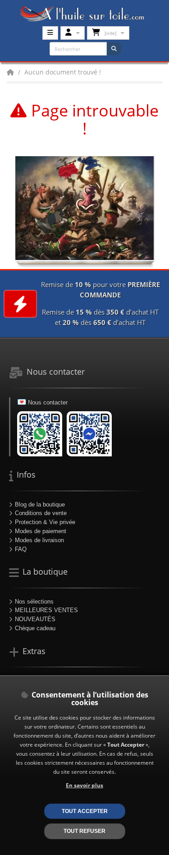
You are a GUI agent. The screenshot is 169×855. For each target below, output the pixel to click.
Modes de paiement (40, 531)
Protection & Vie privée (45, 522)
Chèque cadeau (35, 628)
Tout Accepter (85, 811)
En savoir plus (84, 785)
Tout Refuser (84, 831)
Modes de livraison (39, 540)
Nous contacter (48, 402)
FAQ (21, 549)
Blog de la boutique (40, 504)
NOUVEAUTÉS (35, 619)
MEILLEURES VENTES (46, 610)
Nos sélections (34, 601)
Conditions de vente (41, 513)
